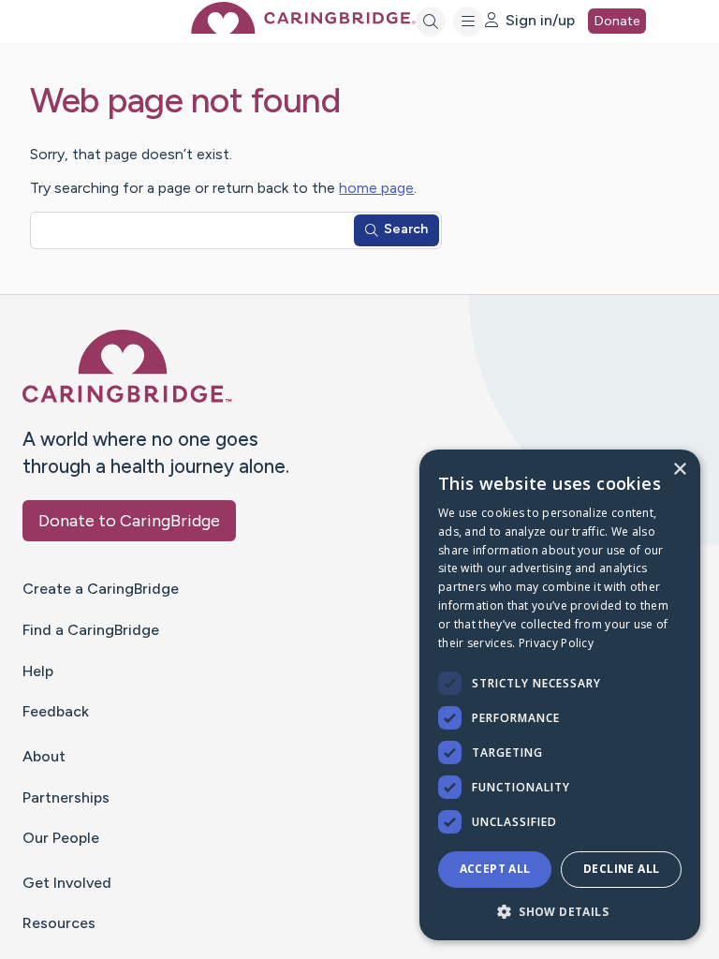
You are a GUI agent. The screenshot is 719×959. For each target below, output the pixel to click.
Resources (58, 923)
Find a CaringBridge (90, 630)
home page (376, 188)
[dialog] (559, 695)
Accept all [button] (495, 869)
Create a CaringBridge (100, 589)
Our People (60, 838)
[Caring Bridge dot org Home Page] (303, 28)
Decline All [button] (621, 869)
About (44, 756)
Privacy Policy (556, 643)
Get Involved (66, 883)
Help (37, 671)
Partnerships (66, 797)
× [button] (679, 470)
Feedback (55, 711)
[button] (560, 911)
